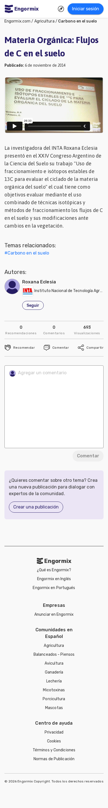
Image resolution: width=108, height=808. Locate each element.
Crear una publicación (36, 507)
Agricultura (44, 21)
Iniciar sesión (85, 8)
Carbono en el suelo (77, 21)
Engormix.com (17, 21)
